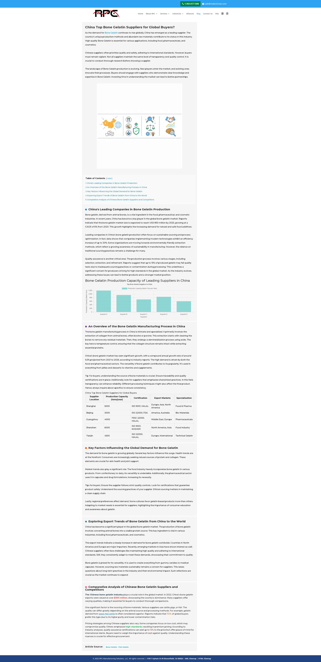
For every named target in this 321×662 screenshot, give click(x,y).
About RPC (150, 13)
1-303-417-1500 (192, 3)
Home (140, 13)
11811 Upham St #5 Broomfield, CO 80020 (165, 658)
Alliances (190, 13)
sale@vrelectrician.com (216, 3)
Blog (198, 13)
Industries (176, 13)
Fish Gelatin (123, 647)
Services (163, 13)
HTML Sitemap (204, 658)
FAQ (217, 13)
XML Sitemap (190, 658)
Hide (109, 178)
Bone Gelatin (111, 33)
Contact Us (208, 13)
